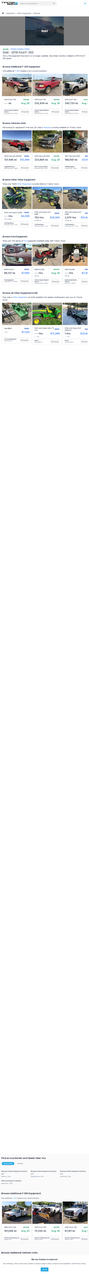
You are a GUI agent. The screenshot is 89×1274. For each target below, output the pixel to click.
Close (44, 1269)
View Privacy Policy (79, 1263)
